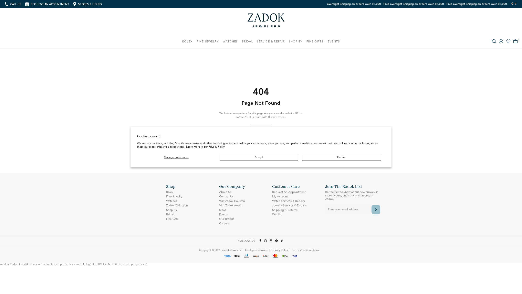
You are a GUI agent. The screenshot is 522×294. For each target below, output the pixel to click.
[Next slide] (515, 4)
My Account (280, 196)
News (222, 210)
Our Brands (226, 219)
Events (223, 214)
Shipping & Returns (284, 210)
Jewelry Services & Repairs (289, 205)
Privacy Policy (217, 147)
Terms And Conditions (305, 250)
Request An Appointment (289, 192)
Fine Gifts (172, 219)
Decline (341, 157)
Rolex (169, 192)
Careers (224, 223)
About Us (225, 192)
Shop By (171, 210)
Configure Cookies (256, 250)
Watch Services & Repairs (288, 201)
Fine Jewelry (174, 196)
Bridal (170, 214)
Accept (259, 157)
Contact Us (226, 196)
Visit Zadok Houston (232, 201)
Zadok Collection (177, 205)
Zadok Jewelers (266, 22)
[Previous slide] (512, 4)
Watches (171, 201)
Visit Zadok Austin (230, 205)
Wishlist (277, 214)
